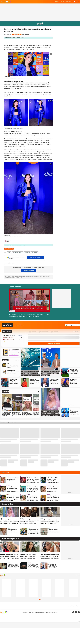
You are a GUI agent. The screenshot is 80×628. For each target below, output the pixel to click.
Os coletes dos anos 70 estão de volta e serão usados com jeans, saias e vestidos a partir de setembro (13, 566)
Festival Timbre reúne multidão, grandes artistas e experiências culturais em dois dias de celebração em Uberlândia (33, 566)
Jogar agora (13, 354)
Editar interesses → (76, 331)
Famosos (28, 476)
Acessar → (17, 360)
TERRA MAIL (57, 1)
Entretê (7, 476)
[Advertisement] (70, 531)
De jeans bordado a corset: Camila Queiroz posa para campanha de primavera (28, 556)
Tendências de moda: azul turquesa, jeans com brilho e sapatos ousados (54, 531)
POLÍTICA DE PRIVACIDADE (51, 612)
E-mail (74, 1)
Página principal (7, 2)
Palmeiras (48, 476)
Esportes (28, 485)
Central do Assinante (65, 1)
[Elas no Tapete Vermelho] (7, 241)
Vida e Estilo (27, 252)
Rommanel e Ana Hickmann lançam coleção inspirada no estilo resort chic (52, 566)
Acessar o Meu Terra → (19, 325)
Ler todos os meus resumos (54, 343)
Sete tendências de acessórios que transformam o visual (12, 531)
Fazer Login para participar (28, 270)
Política (7, 494)
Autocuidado (34, 252)
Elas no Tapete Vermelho (17, 252)
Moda (9, 252)
